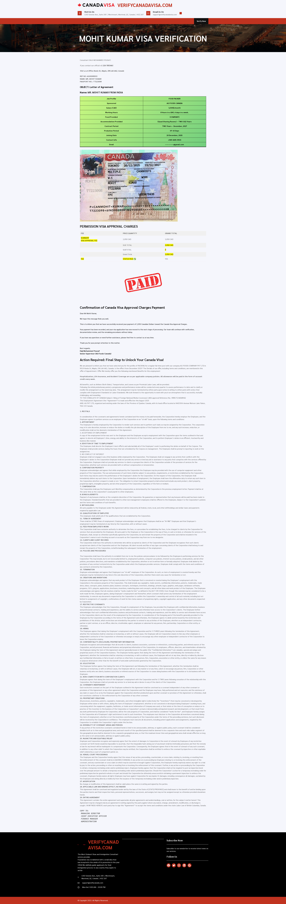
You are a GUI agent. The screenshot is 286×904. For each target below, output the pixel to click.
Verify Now (201, 21)
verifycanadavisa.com (144, 5)
